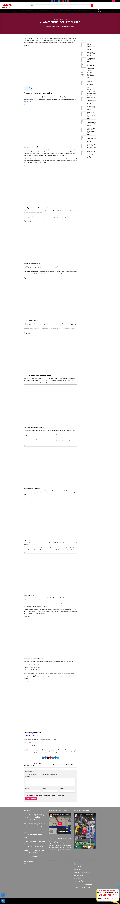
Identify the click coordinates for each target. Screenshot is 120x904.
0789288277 (29, 742)
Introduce (29, 11)
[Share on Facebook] (43, 757)
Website (62, 788)
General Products (70, 11)
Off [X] (118, 886)
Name (27, 788)
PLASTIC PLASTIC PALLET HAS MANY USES (63, 764)
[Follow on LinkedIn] (66, 1)
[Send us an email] (61, 1)
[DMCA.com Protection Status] (89, 884)
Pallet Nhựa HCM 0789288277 (67, 26)
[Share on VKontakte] (53, 757)
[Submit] (92, 5)
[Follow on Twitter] (59, 1)
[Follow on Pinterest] (63, 1)
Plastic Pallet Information (60, 19)
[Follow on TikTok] (57, 1)
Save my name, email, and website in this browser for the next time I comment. (45, 795)
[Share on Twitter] (45, 757)
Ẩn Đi (30, 88)
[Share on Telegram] (58, 757)
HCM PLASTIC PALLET (31, 735)
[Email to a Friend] (48, 757)
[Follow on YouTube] (68, 1)
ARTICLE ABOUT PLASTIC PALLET (87, 11)
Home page (21, 11)
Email (44, 788)
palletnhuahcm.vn (27, 101)
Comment (27, 776)
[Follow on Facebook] (52, 1)
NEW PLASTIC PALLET (41, 11)
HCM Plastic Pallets (87, 887)
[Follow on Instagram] (54, 1)
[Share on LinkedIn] (55, 757)
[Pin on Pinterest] (50, 757)
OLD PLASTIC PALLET (56, 11)
